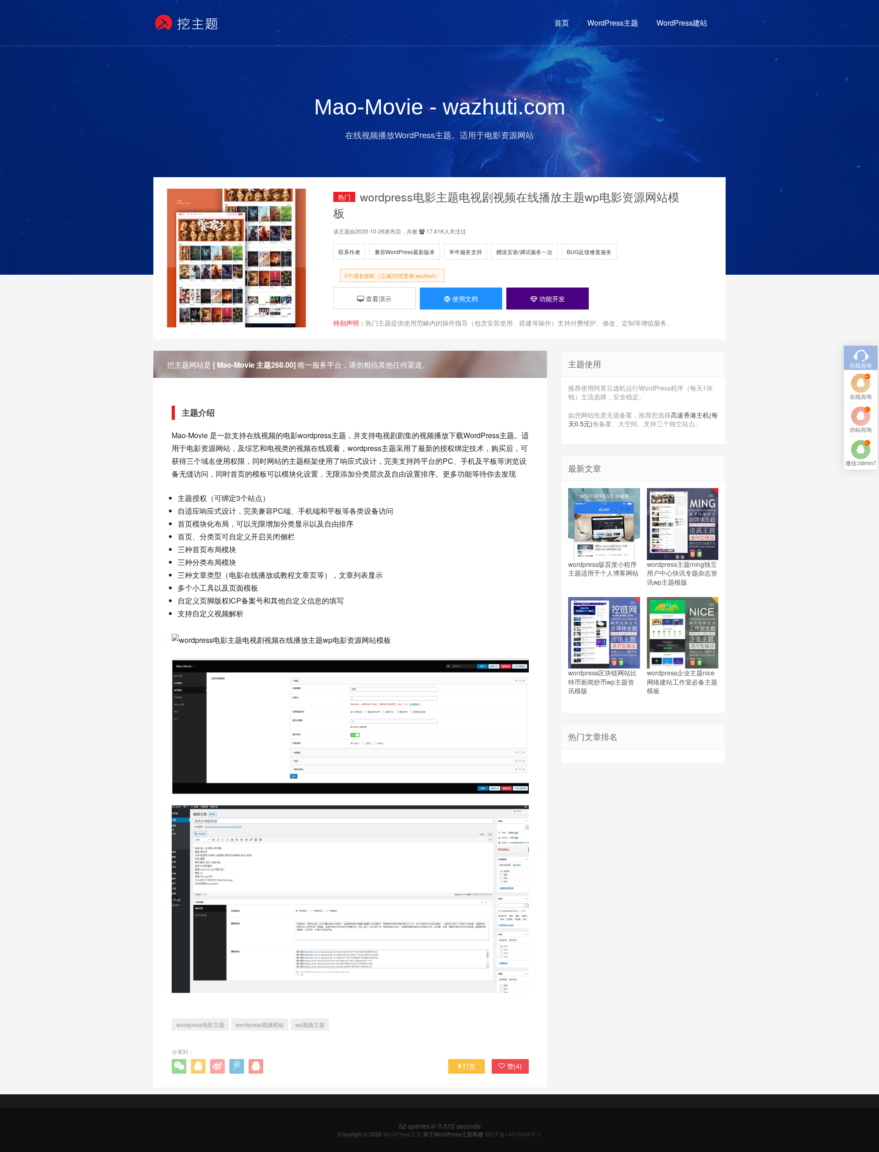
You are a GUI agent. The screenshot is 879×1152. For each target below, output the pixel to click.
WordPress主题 (612, 22)
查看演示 (377, 298)
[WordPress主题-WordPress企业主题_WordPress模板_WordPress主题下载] (187, 23)
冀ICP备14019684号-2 (513, 1134)
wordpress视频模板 (260, 1024)
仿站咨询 (861, 429)
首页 (561, 22)
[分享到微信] (179, 1066)
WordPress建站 (682, 22)
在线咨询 (861, 396)
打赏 (469, 1065)
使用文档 (464, 298)
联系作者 (349, 251)
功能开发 (551, 298)
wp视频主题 (310, 1024)
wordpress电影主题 (200, 1024)
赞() (514, 1065)
